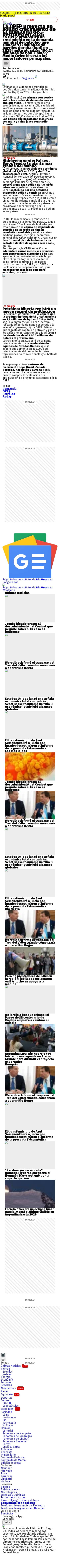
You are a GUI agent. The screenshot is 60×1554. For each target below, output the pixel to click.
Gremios (7, 1371)
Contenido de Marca (13, 1460)
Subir (7, 1522)
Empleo (5, 1487)
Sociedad (6, 1412)
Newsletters (12, 1388)
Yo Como (7, 1425)
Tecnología (9, 1422)
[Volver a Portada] (30, 19)
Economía (7, 1379)
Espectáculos (10, 1405)
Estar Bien (10, 1408)
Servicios (6, 1385)
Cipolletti (6, 1479)
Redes (4, 1391)
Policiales (6, 1449)
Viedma (5, 1481)
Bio (4, 1420)
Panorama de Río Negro (17, 1436)
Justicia (6, 1374)
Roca (4, 1473)
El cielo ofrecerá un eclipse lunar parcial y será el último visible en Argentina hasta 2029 (29, 1211)
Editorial (7, 1430)
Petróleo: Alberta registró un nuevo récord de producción (29, 310)
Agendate (10, 1394)
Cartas (6, 1444)
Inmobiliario (8, 1455)
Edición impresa (11, 1463)
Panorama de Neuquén (16, 1433)
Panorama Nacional (14, 1441)
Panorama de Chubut (15, 1438)
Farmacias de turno (13, 1497)
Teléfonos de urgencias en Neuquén (23, 1508)
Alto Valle (6, 1471)
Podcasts (6, 1452)
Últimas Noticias (14, 1365)
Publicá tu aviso (10, 1489)
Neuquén (6, 1468)
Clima (5, 1414)
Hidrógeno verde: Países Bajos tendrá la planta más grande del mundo (27, 163)
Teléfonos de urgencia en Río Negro (23, 1505)
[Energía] (5, 23)
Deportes (6, 1397)
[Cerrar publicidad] (3, 1355)
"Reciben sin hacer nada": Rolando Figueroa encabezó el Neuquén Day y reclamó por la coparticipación (27, 1174)
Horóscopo (9, 1417)
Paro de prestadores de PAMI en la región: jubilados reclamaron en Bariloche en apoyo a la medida (28, 980)
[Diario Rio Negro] (3, 1525)
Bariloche (6, 1476)
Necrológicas (9, 1492)
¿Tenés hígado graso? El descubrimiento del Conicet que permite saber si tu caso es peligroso (29, 628)
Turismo (6, 1382)
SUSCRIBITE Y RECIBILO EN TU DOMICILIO (25, 14)
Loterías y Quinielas (13, 1495)
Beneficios (7, 1513)
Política (5, 1369)
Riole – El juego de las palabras (20, 1500)
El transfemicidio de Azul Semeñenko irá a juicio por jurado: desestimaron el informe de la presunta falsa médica (29, 744)
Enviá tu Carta (11, 1447)
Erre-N (6, 1403)
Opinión (5, 1428)
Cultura (5, 1400)
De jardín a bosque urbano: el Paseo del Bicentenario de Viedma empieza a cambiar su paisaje (27, 1019)
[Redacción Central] (6, 61)
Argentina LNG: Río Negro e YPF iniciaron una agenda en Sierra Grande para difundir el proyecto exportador (29, 1058)
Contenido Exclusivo (13, 1457)
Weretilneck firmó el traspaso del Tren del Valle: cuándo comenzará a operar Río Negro (30, 665)
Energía (7, 23)
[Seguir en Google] (3, 94)
